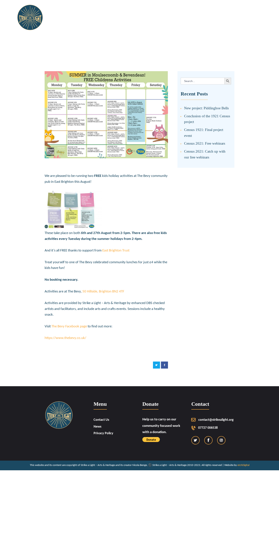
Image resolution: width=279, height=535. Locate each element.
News (97, 427)
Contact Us (101, 420)
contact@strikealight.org (216, 420)
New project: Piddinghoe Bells (206, 108)
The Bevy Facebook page (69, 326)
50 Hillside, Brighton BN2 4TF (103, 291)
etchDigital (243, 465)
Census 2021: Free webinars (204, 143)
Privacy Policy (103, 433)
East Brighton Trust (115, 250)
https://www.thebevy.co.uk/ (65, 338)
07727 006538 (208, 428)
